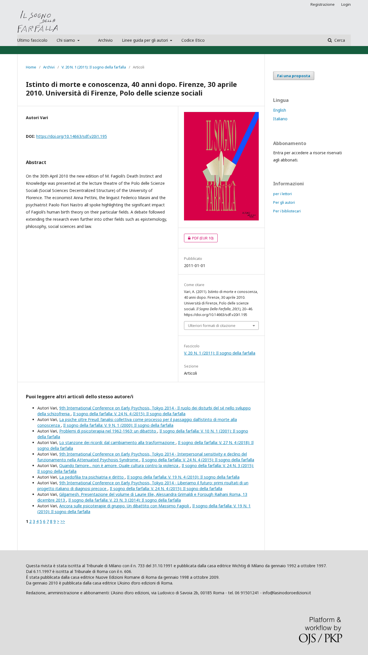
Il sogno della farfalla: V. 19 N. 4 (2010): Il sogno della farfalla (183, 477)
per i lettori (282, 193)
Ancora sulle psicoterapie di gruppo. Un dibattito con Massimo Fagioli (124, 506)
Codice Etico (193, 40)
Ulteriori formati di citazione (211, 325)
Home (31, 67)
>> (62, 521)
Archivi (49, 67)
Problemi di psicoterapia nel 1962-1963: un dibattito (108, 431)
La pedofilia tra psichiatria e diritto (92, 477)
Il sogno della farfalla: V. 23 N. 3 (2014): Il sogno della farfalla (124, 500)
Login (346, 4)
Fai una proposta (293, 75)
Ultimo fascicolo (32, 40)
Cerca (339, 40)
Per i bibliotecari (287, 211)
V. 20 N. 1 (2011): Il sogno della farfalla (94, 67)
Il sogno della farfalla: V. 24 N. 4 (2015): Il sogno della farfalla (129, 413)
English (279, 110)
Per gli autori (284, 202)
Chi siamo (66, 40)
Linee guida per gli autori (145, 40)
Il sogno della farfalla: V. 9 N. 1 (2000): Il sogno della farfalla (118, 425)
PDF (199, 238)
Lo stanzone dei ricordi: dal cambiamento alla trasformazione (117, 442)
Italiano (280, 118)
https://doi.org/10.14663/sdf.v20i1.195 (71, 136)
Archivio (105, 40)
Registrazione (322, 4)
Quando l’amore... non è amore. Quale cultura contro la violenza (119, 465)
